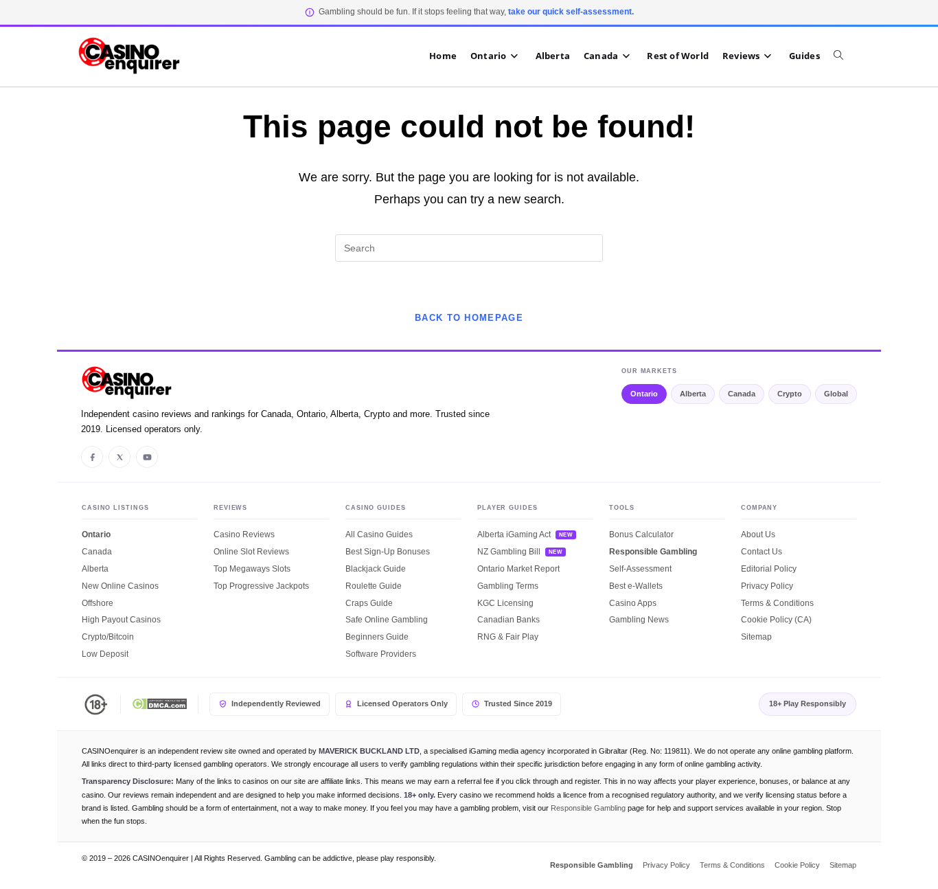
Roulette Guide (373, 586)
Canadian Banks (508, 619)
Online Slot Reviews (251, 551)
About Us (758, 534)
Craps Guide (369, 603)
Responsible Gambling (653, 551)
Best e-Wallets (636, 586)
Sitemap (756, 637)
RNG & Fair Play (507, 637)
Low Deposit (105, 654)
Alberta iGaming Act (514, 534)
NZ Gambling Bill (508, 551)
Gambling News (639, 619)
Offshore (97, 603)
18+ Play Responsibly (807, 703)
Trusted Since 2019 (518, 703)
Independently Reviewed (276, 703)
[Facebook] (92, 457)
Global (836, 394)
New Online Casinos (120, 586)
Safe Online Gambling (386, 619)
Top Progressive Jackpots (261, 586)
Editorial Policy (769, 569)
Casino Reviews (244, 534)
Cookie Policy (797, 865)
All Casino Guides (379, 534)
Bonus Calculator (641, 534)
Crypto (789, 394)
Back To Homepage (469, 318)
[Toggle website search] (845, 56)
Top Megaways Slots (252, 569)
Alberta (693, 394)
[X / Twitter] (119, 457)
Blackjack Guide (375, 569)
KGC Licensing (505, 603)
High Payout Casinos (121, 619)
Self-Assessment (640, 569)
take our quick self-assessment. (571, 11)
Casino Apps (632, 603)
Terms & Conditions (777, 603)
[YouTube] (147, 457)
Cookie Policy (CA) (776, 619)
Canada (741, 394)
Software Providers (380, 654)
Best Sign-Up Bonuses (387, 551)
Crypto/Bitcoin (108, 637)
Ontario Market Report (518, 569)
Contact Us (761, 551)
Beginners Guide (377, 637)
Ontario (644, 394)
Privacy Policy (767, 586)
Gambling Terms (507, 586)
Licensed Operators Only (402, 703)
